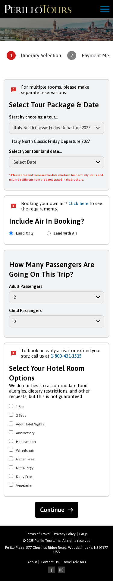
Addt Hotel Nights (30, 423)
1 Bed (20, 406)
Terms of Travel (38, 534)
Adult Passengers (25, 286)
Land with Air (65, 233)
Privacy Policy (65, 534)
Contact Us (49, 562)
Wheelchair (25, 449)
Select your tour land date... (35, 151)
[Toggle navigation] (104, 9)
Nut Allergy (24, 467)
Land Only (24, 233)
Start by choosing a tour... (33, 117)
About (32, 562)
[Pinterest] (61, 570)
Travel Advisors (74, 562)
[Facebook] (51, 570)
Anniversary (25, 432)
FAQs (83, 534)
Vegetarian (24, 484)
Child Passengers (25, 310)
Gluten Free (25, 458)
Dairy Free (24, 476)
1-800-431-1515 (66, 355)
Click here (78, 203)
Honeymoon (26, 441)
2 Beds (21, 414)
